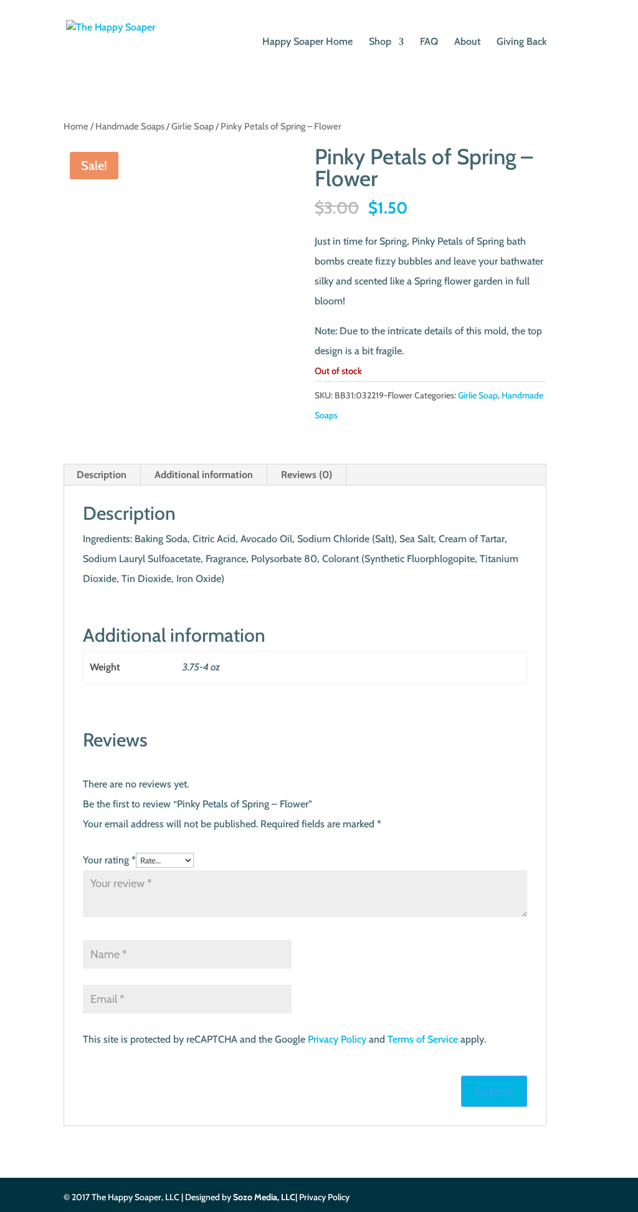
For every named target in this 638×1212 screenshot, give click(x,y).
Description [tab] (101, 475)
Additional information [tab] (204, 475)
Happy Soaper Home (307, 42)
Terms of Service (423, 1039)
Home (76, 126)
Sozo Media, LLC (264, 1197)
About (467, 42)
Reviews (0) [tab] (306, 475)
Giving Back (522, 42)
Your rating (109, 860)
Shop (380, 42)
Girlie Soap (192, 126)
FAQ (429, 42)
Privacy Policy (337, 1039)
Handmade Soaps (129, 126)
